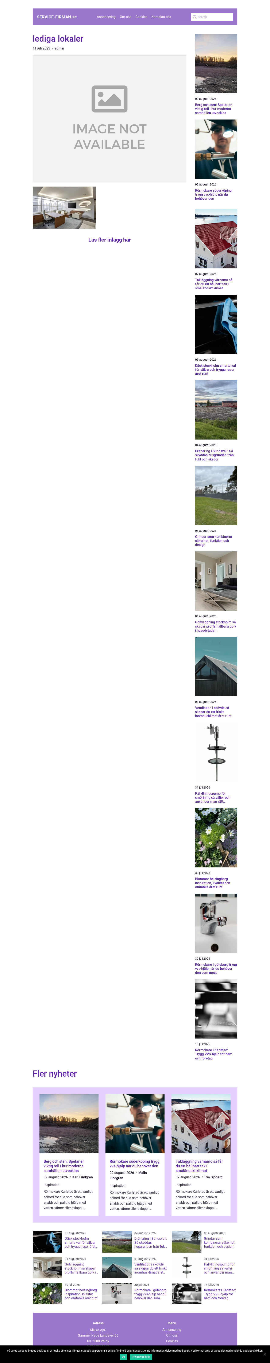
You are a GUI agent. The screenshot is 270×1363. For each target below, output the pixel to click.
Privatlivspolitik (141, 1356)
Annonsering (106, 17)
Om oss (125, 17)
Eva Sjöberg (213, 1177)
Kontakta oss (161, 17)
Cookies (141, 17)
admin (59, 48)
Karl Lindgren (82, 1177)
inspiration (51, 1185)
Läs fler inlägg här (109, 240)
